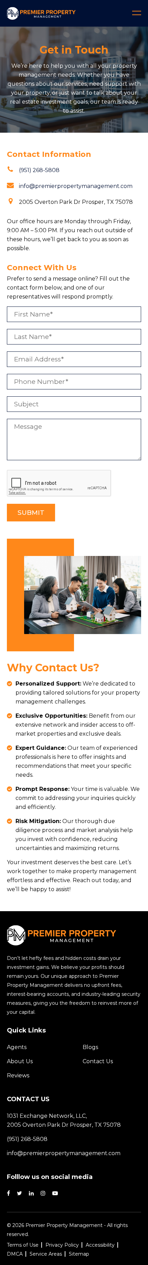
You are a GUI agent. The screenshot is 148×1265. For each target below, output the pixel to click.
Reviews (18, 1075)
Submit (31, 513)
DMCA (15, 1254)
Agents (17, 1047)
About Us (20, 1061)
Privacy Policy (62, 1245)
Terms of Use (23, 1245)
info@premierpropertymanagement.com (76, 186)
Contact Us (98, 1061)
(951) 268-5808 (39, 170)
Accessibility (100, 1245)
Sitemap (79, 1254)
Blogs (90, 1047)
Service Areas (46, 1254)
